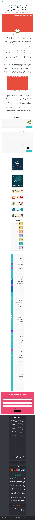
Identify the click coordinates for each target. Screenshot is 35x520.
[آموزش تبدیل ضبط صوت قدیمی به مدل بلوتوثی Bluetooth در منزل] (20, 239)
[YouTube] (17, 470)
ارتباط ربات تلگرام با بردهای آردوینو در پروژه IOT (15, 228)
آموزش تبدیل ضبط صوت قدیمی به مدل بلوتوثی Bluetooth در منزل (18, 424)
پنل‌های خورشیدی (16, 68)
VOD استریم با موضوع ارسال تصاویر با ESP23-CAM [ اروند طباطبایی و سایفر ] (18, 512)
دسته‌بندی (14, 5)
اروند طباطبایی (22, 420)
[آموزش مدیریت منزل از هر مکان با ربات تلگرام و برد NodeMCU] (20, 223)
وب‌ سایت (10, 143)
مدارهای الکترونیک (9, 5)
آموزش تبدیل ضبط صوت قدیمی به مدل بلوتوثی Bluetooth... (15, 240)
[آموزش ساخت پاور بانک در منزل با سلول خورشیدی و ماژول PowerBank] (20, 243)
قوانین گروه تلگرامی (26, 518)
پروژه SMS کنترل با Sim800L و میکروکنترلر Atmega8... (15, 232)
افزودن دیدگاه (24, 12)
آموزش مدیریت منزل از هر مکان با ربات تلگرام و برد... (15, 224)
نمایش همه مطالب (29, 127)
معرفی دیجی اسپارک (20, 518)
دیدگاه (31, 133)
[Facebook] (23, 470)
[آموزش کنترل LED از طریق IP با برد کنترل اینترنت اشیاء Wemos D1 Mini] (20, 235)
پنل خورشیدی (17, 113)
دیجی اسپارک (25, 46)
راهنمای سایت (31, 518)
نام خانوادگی (29, 404)
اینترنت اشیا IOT (26, 5)
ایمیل (21, 143)
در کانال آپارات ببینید (17, 505)
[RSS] (12, 470)
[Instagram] (21, 470)
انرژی (24, 69)
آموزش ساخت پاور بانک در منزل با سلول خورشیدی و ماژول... (15, 244)
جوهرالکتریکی (23, 113)
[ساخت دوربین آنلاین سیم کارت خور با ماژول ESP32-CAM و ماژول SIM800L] (20, 247)
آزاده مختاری (17, 12)
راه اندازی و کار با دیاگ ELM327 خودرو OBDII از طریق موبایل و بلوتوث (18, 432)
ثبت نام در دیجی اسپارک (13, 518)
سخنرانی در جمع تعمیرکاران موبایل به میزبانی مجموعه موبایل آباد (18, 509)
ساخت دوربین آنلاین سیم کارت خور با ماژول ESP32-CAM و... (15, 248)
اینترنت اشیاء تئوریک (19, 5)
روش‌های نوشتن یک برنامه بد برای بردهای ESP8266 (18, 421)
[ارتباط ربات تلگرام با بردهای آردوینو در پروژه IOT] (20, 227)
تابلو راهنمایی (28, 113)
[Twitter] (19, 470)
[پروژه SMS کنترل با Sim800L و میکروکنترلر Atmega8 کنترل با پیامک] (20, 231)
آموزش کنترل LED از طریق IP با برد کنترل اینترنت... (15, 236)
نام (31, 143)
